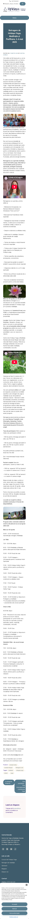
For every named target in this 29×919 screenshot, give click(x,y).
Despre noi (5, 872)
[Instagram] (7, 849)
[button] (26, 885)
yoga (12, 773)
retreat (5, 773)
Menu (14, 18)
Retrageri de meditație (8, 862)
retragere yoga (19, 770)
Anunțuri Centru (13, 764)
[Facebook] (3, 849)
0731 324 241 (11, 882)
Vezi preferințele (14, 913)
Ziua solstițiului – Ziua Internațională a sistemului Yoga (20, 786)
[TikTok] (15, 849)
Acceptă (14, 904)
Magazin (4, 869)
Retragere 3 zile (19, 767)
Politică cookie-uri (13, 917)
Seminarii (4, 865)
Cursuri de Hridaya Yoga (9, 859)
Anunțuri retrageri (8, 767)
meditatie (11, 770)
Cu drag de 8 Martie (8, 782)
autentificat (17, 808)
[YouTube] (11, 849)
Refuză (14, 909)
